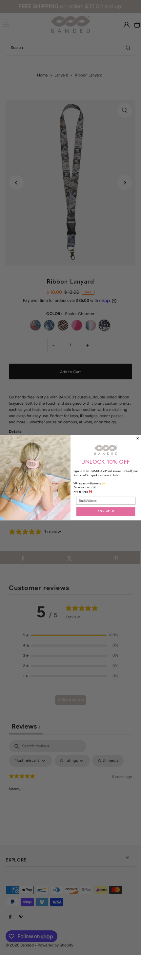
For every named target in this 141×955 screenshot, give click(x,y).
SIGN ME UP (106, 511)
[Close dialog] (137, 438)
